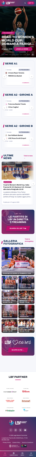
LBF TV (30, 3)
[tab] (3, 54)
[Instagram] (16, 430)
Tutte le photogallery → (29, 241)
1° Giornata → (26, 82)
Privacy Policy (7, 442)
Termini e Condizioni (27, 442)
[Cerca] (25, 3)
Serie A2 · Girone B (19, 126)
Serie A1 (11, 63)
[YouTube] (25, 430)
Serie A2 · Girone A (19, 95)
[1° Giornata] (17, 76)
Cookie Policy (16, 442)
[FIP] (14, 446)
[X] (20, 430)
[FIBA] (24, 446)
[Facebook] (11, 430)
